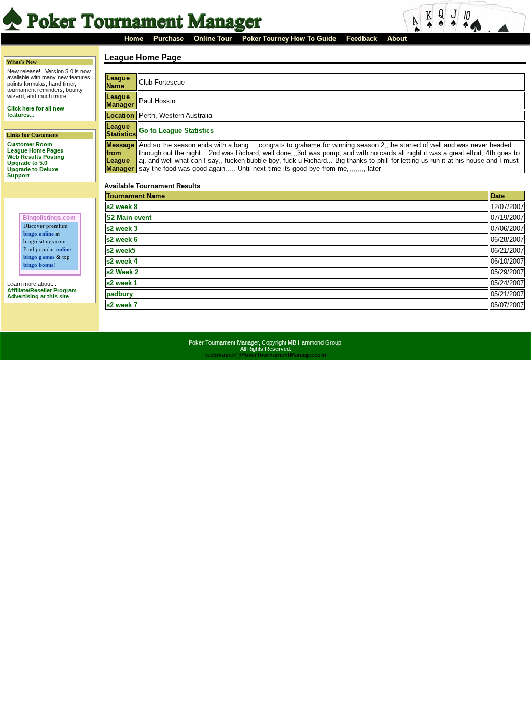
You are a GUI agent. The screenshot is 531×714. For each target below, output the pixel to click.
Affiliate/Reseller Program (42, 290)
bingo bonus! (39, 265)
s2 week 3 (121, 228)
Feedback (361, 39)
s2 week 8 (121, 207)
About (397, 39)
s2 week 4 (121, 261)
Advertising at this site (38, 296)
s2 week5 (120, 250)
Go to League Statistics (176, 130)
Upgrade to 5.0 (27, 163)
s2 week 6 (121, 239)
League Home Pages (35, 150)
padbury (119, 294)
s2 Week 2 (122, 272)
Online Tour (213, 39)
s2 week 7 (121, 305)
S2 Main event (128, 218)
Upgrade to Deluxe (32, 169)
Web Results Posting (35, 157)
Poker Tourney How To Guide (289, 39)
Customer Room (29, 144)
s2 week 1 (121, 283)
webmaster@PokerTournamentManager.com (265, 355)
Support (18, 175)
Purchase (168, 39)
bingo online (38, 233)
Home (133, 39)
